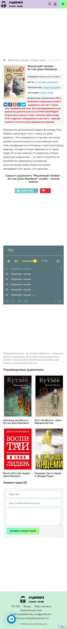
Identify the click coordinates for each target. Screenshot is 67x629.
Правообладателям (31, 610)
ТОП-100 (15, 606)
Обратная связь (43, 606)
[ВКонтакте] (5, 104)
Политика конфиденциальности (31, 618)
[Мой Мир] (19, 104)
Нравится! (28, 190)
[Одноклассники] (15, 104)
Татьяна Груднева (51, 87)
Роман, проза (46, 92)
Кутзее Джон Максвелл (46, 82)
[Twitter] (24, 104)
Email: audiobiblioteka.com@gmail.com (31, 614)
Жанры (27, 606)
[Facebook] (10, 104)
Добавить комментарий (23, 531)
